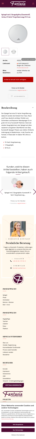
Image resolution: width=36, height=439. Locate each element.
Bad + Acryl (6, 305)
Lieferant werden (8, 352)
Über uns (5, 343)
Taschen (5, 321)
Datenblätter (7, 378)
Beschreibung (9, 108)
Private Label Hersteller (10, 350)
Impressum (6, 371)
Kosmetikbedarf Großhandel (11, 347)
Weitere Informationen (18, 435)
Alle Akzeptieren (18, 424)
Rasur (4, 326)
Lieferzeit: (6, 63)
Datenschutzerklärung (7, 419)
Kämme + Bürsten (8, 302)
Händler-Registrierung (9, 345)
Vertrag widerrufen (13, 385)
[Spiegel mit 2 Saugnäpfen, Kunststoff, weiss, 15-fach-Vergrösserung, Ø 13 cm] (18, 33)
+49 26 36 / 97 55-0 (19, 261)
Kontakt (5, 369)
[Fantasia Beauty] (18, 3)
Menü (3, 3)
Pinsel (4, 297)
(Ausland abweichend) (22, 67)
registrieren (21, 90)
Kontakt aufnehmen (19, 268)
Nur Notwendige (18, 430)
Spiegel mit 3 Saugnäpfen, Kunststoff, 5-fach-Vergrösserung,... (18, 194)
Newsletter (6, 354)
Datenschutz (7, 374)
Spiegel (5, 295)
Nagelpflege (6, 319)
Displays (5, 328)
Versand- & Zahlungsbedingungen (13, 381)
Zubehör (5, 324)
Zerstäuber (6, 300)
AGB (4, 376)
